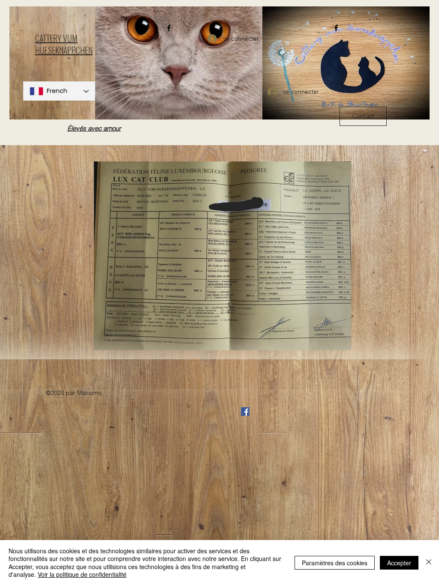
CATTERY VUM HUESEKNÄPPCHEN (64, 44)
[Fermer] (429, 562)
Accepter (399, 562)
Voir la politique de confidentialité (82, 574)
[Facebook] (169, 28)
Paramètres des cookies (334, 562)
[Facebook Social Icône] (245, 411)
